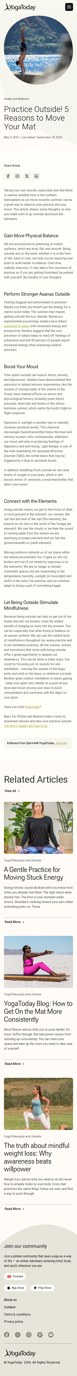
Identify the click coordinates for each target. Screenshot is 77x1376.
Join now (61, 743)
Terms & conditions (17, 1314)
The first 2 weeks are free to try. (26, 726)
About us (10, 1300)
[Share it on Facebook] (8, 176)
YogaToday (32, 707)
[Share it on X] (27, 176)
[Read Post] (38, 828)
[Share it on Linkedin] (36, 176)
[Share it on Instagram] (17, 176)
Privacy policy (13, 1321)
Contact (9, 1307)
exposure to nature (17, 326)
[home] (20, 7)
